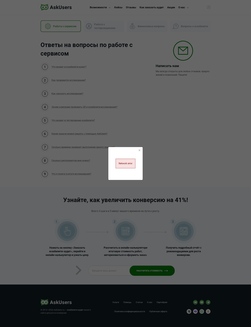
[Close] (139, 150)
